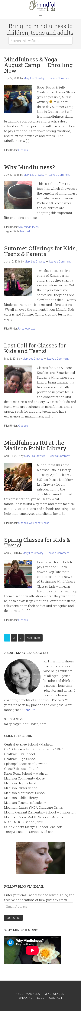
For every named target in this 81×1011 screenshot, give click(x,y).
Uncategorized (26, 328)
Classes (23, 150)
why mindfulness (28, 227)
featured (25, 231)
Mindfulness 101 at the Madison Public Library (35, 445)
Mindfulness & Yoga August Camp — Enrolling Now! (38, 65)
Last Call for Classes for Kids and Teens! (35, 348)
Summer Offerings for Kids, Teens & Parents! (40, 251)
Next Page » (33, 637)
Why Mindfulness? (29, 167)
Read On (29, 710)
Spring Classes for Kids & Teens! (37, 542)
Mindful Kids (40, 5)
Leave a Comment (59, 78)
